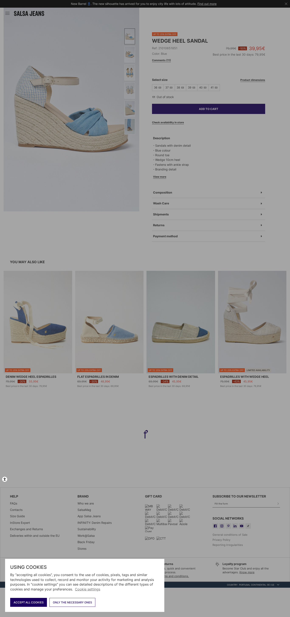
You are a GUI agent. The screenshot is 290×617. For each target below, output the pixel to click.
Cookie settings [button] (87, 589)
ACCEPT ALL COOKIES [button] (29, 602)
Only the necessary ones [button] (72, 602)
